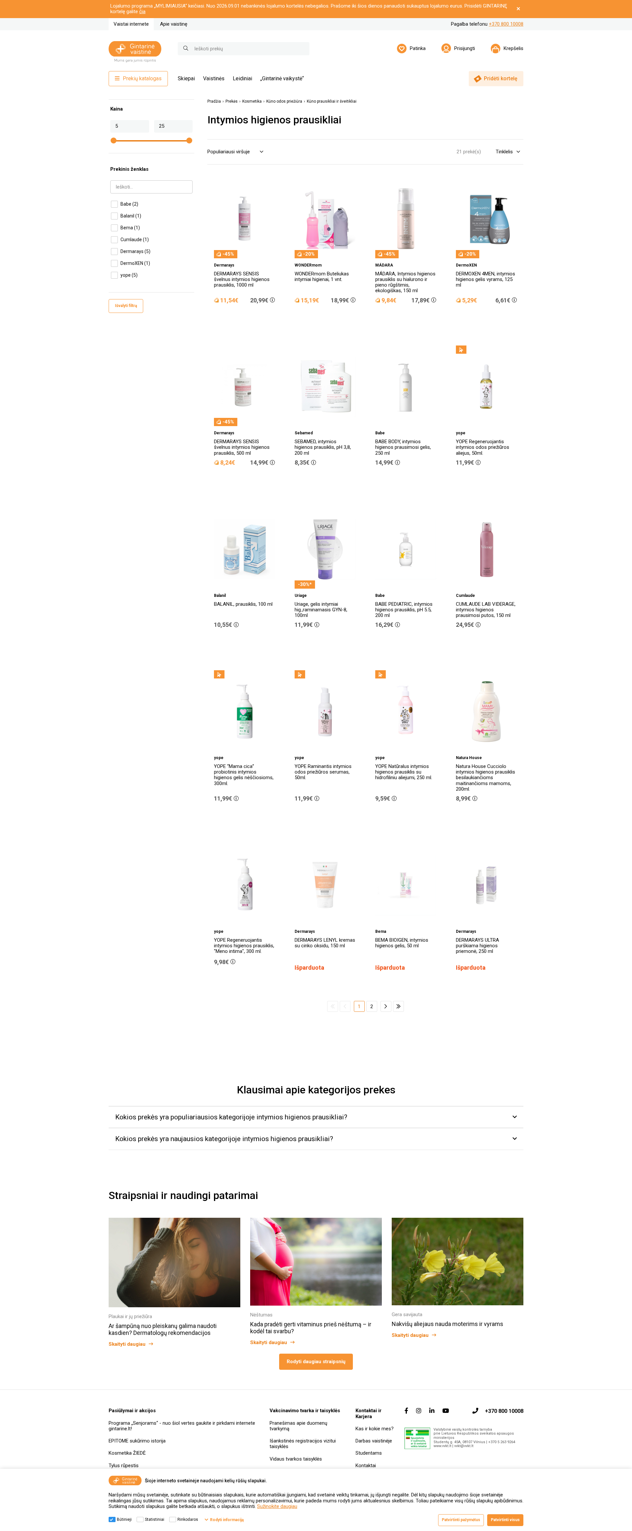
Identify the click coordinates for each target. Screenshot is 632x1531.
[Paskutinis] (398, 1006)
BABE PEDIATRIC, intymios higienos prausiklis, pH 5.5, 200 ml (404, 610)
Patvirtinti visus (505, 1520)
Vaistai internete (131, 24)
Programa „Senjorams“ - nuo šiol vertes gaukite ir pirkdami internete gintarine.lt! (182, 1426)
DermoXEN (135, 263)
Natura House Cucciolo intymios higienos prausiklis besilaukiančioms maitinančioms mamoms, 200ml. (485, 777)
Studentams (369, 1453)
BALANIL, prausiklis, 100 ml (243, 604)
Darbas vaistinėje (374, 1441)
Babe (129, 204)
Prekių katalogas (142, 78)
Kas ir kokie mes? (375, 1429)
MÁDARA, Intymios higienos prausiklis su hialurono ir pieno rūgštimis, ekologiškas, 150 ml (405, 282)
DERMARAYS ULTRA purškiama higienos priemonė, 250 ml (477, 946)
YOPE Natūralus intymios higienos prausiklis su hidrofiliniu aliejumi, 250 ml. (403, 772)
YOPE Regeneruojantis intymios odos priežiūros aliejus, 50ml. (482, 447)
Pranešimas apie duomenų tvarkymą (298, 1426)
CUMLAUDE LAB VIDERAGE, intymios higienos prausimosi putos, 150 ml (485, 610)
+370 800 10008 (506, 24)
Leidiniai (242, 78)
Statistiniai (154, 1519)
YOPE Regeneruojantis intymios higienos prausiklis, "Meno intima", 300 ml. (244, 946)
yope (129, 275)
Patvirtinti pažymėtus (461, 1520)
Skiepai (186, 78)
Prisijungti (464, 48)
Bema (130, 227)
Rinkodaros (187, 1519)
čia (142, 11)
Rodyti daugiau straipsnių (316, 1362)
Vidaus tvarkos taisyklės (296, 1459)
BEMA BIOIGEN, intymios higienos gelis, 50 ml (401, 943)
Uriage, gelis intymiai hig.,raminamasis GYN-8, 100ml (321, 610)
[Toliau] (386, 1006)
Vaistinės (213, 78)
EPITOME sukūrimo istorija (137, 1441)
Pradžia (214, 101)
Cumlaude (134, 239)
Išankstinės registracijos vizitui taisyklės (303, 1443)
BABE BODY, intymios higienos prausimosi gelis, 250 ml (403, 447)
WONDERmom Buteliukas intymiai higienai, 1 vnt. (322, 276)
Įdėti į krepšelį (248, 319)
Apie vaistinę (173, 24)
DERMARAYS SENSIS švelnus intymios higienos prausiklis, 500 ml (242, 447)
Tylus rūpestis (124, 1465)
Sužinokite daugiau (277, 1506)
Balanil (130, 215)
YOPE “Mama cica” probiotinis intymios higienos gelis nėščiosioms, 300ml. (244, 774)
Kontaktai (366, 1465)
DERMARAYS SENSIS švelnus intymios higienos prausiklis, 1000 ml (242, 279)
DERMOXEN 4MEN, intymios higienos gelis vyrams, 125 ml (485, 279)
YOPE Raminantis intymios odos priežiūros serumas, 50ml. (323, 772)
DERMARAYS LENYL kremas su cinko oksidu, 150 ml (325, 943)
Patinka (418, 48)
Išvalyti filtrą (126, 305)
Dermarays (135, 251)
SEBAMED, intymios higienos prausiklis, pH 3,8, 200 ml (323, 447)
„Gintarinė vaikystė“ (282, 78)
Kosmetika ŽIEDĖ (127, 1453)
